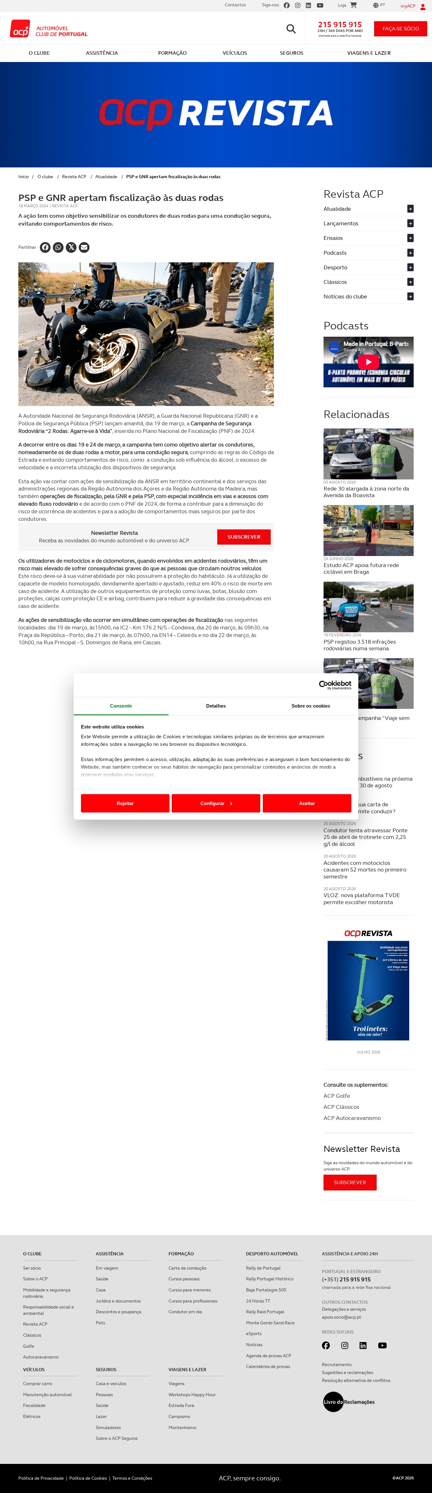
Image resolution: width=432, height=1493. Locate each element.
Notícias (254, 1344)
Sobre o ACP (35, 1279)
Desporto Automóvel (272, 1254)
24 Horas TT (258, 1301)
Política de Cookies (88, 1478)
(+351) (346, 1279)
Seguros (106, 1369)
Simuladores (108, 1427)
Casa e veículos (111, 1383)
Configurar (213, 803)
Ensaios (368, 237)
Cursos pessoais (184, 1279)
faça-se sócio (401, 28)
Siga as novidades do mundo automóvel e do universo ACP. (368, 1166)
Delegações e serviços (344, 1309)
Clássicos (368, 281)
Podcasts (368, 252)
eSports (254, 1333)
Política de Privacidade (41, 1478)
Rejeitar (125, 803)
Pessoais (104, 1394)
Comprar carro (37, 1383)
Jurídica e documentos (118, 1301)
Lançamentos (368, 223)
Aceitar (307, 803)
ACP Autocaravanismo (352, 1117)
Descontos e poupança (118, 1312)
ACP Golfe (337, 1095)
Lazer (101, 1416)
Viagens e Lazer (187, 1369)
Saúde (102, 1279)
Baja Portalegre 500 (266, 1290)
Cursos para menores (190, 1290)
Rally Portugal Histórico (269, 1279)
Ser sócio (32, 1268)
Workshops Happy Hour (192, 1394)
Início (23, 176)
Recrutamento (337, 1364)
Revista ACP (74, 176)
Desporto (368, 267)
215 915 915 (340, 24)
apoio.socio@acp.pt (341, 1317)
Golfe (28, 1346)
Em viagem (107, 1268)
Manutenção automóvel (47, 1394)
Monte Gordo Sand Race (270, 1323)
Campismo (179, 1416)
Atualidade (106, 176)
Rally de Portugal (263, 1268)
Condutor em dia (185, 1312)
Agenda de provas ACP (268, 1356)
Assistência (110, 1254)
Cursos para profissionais (193, 1301)
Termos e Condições (132, 1478)
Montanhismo (182, 1427)
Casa (101, 1290)
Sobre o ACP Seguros (117, 1438)
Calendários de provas (268, 1366)
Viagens (176, 1383)
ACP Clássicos (341, 1106)
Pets (100, 1323)
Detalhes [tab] (216, 706)
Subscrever (244, 537)
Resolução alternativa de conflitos (356, 1380)
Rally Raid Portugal (265, 1312)
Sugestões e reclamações (347, 1372)
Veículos (34, 1369)
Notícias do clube (368, 296)
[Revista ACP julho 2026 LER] (369, 985)
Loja (342, 5)
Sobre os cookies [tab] (311, 706)
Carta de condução (188, 1268)
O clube (45, 176)
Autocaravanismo (41, 1357)
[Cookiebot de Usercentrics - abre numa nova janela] (323, 685)
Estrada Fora (181, 1405)
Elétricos (31, 1416)
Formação (181, 1254)
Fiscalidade (34, 1405)
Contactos (235, 5)
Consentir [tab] (121, 706)
